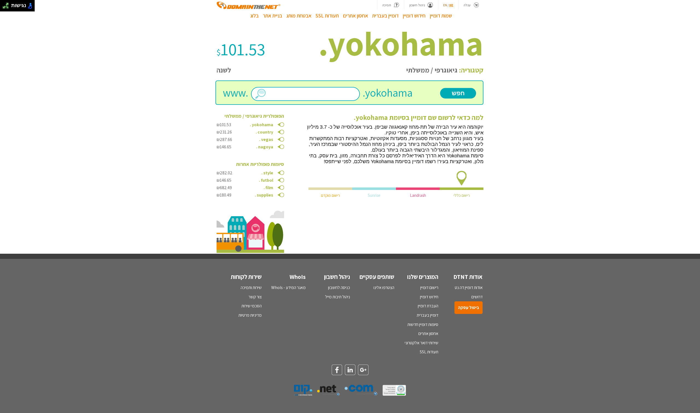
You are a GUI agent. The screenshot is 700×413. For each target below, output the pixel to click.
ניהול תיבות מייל (337, 297)
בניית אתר (272, 15)
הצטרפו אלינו (384, 287)
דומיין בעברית (385, 15)
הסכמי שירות (251, 306)
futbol (267, 180)
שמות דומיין (441, 15)
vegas (267, 139)
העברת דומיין (428, 306)
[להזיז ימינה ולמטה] (7, 7)
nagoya (265, 147)
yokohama (262, 125)
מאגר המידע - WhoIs (288, 287)
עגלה (467, 5)
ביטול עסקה (468, 307)
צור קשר (255, 297)
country (265, 132)
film (269, 187)
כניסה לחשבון (339, 287)
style (268, 173)
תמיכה (386, 5)
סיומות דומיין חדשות (422, 324)
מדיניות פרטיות (250, 315)
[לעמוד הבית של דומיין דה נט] (249, 5)
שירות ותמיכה (251, 287)
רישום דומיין (429, 287)
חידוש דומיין (414, 15)
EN (445, 5)
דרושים (477, 297)
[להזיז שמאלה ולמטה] (4, 7)
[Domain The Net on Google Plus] (363, 370)
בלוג (254, 15)
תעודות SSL (327, 15)
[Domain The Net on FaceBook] (337, 370)
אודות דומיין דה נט (469, 287)
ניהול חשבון (417, 5)
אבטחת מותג (298, 15)
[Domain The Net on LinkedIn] (350, 370)
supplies (265, 195)
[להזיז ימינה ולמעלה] (7, 4)
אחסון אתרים (355, 15)
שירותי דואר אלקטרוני (421, 343)
